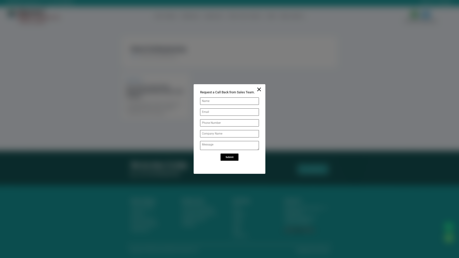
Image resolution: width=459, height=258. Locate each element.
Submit (230, 157)
